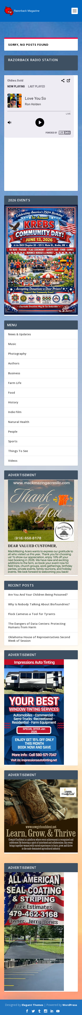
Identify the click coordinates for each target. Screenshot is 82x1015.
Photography (17, 353)
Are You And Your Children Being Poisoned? (38, 594)
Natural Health (18, 422)
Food (11, 392)
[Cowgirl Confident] (41, 816)
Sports (12, 441)
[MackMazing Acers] (41, 528)
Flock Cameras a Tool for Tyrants (31, 614)
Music (12, 344)
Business (14, 373)
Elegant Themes (32, 1005)
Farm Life (14, 383)
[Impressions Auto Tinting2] (41, 712)
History (13, 402)
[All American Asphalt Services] (41, 932)
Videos (12, 460)
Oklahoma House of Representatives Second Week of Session (39, 639)
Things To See (18, 451)
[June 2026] (41, 260)
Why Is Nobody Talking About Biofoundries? (39, 604)
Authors (13, 363)
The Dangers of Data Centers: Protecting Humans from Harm (36, 625)
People (12, 431)
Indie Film (14, 412)
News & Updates (19, 334)
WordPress (69, 1005)
